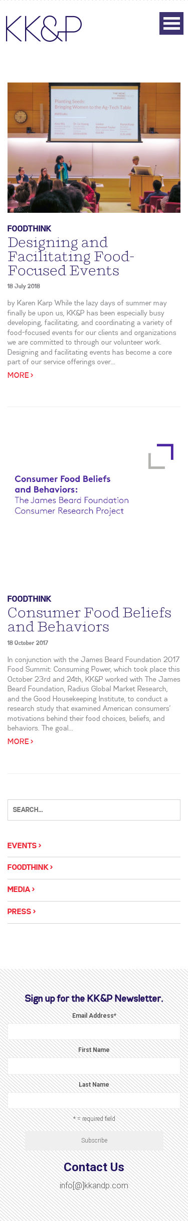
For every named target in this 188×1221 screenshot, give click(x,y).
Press (20, 912)
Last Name (94, 1084)
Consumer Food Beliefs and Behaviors (89, 620)
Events (22, 846)
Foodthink (30, 229)
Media (19, 890)
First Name (94, 1049)
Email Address (94, 1015)
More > (20, 376)
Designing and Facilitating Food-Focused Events (71, 256)
